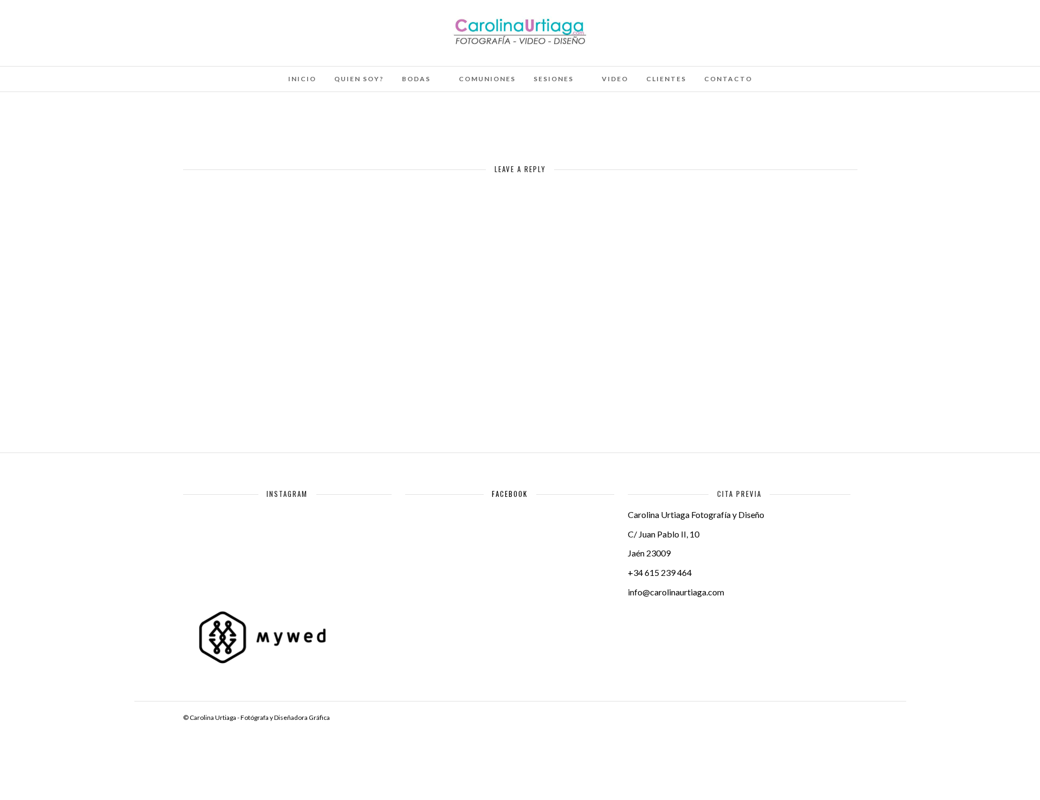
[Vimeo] (96, 23)
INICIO (302, 79)
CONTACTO (728, 79)
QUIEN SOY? (359, 79)
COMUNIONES (487, 79)
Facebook (510, 493)
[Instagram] (125, 23)
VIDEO (615, 79)
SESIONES (554, 79)
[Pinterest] (111, 23)
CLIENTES (666, 79)
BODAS (416, 79)
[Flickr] (82, 23)
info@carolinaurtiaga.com (676, 592)
